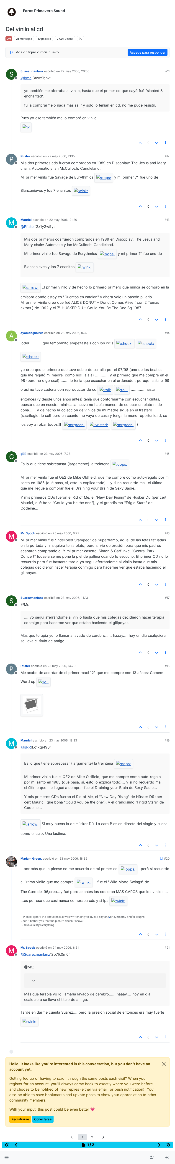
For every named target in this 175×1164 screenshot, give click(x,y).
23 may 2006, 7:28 (57, 453)
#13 (167, 219)
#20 (167, 858)
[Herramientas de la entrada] (166, 142)
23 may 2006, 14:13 (74, 597)
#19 (167, 740)
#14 (167, 333)
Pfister (25, 156)
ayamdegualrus (32, 333)
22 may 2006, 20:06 (75, 71)
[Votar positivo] (140, 142)
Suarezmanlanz (32, 71)
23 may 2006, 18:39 (73, 858)
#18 (167, 666)
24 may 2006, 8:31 (66, 947)
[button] (6, 1157)
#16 (167, 533)
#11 (167, 71)
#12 (167, 156)
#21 (167, 947)
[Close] (163, 1063)
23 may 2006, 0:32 (74, 333)
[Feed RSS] (80, 38)
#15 (167, 453)
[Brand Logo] (13, 10)
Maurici (26, 219)
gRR (23, 453)
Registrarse (20, 1119)
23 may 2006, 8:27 (66, 533)
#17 (167, 597)
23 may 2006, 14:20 (61, 666)
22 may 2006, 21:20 (63, 219)
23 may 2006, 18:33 (63, 740)
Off (9, 38)
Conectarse (42, 1119)
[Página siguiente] (103, 1137)
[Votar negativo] (156, 142)
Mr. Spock (28, 533)
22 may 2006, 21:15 (61, 156)
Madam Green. (31, 858)
